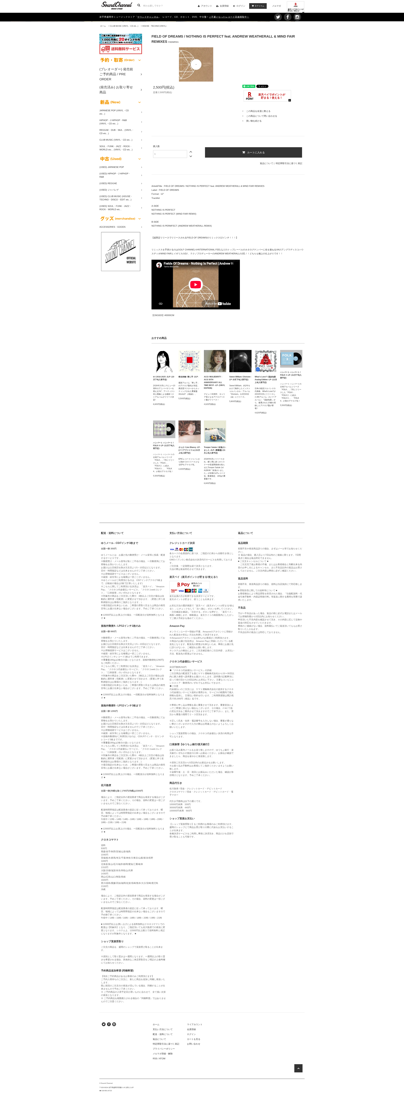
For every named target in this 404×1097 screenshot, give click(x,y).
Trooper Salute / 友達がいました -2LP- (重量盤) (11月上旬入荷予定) (215, 450)
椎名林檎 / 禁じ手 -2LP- (188, 377)
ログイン (240, 6)
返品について (266, 163)
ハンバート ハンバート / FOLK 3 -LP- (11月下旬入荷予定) (291, 375)
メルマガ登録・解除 (163, 1053)
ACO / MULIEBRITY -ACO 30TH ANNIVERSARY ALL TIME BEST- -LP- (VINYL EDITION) (214, 382)
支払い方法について (163, 1029)
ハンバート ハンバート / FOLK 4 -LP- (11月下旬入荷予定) (164, 445)
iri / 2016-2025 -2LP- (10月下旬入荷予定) (163, 378)
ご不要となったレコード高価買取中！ (229, 17)
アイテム (259, 6)
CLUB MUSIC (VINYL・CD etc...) (124, 26)
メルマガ (276, 6)
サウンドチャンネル (148, 17)
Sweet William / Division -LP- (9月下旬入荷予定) (240, 378)
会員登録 (224, 6)
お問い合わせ (193, 1044)
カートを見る (193, 1039)
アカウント (206, 6)
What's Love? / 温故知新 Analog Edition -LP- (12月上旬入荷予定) (266, 380)
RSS (155, 1058)
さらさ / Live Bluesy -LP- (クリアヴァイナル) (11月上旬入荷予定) (189, 450)
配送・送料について (163, 1034)
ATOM (162, 1058)
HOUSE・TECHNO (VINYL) (154, 26)
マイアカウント (194, 1024)
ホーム (103, 26)
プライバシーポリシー (164, 1048)
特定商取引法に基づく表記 (289, 163)
